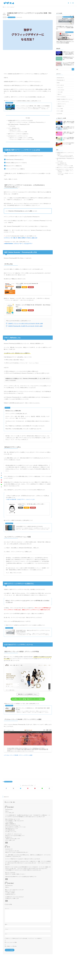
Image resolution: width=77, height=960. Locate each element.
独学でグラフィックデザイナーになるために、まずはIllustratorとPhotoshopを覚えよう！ (28, 122)
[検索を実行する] (73, 69)
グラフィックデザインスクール (63, 101)
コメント (7, 908)
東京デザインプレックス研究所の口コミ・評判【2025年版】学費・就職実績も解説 (33, 708)
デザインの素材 (60, 111)
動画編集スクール (61, 106)
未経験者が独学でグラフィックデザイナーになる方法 (20, 120)
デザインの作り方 (60, 85)
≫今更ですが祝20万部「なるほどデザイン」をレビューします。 (21, 499)
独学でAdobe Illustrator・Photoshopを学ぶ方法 (18, 124)
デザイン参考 (60, 92)
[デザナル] (9, 3)
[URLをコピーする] (49, 788)
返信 (6, 842)
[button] (6, 788)
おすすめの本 (59, 113)
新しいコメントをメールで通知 (11, 942)
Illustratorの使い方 (60, 77)
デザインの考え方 (61, 89)
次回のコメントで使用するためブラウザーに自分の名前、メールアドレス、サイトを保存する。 (24, 938)
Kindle (18, 287)
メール (6, 929)
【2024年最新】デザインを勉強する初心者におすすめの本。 (30, 526)
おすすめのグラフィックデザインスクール (17, 136)
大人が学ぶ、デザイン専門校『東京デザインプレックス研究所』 (27, 699)
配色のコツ (60, 94)
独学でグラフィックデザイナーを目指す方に (18, 133)
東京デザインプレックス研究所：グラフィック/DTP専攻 (21, 137)
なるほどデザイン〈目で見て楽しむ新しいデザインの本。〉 (31, 504)
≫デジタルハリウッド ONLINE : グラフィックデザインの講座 (18, 755)
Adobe (58, 82)
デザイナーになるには (11, 17)
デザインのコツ (60, 87)
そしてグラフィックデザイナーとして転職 (18, 131)
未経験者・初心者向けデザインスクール (64, 99)
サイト (6, 933)
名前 (6, 924)
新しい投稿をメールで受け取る (11, 946)
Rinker (21, 284)
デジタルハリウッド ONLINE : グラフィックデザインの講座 (22, 139)
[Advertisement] (28, 60)
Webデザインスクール (62, 103)
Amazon (24, 287)
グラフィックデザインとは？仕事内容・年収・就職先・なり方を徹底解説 (33, 106)
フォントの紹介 (60, 108)
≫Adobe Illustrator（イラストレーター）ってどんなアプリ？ (18, 243)
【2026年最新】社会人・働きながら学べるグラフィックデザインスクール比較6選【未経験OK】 (33, 631)
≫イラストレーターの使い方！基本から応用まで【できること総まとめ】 (21, 237)
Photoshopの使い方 (61, 80)
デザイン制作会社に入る (13, 128)
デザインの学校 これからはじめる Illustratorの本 (27, 283)
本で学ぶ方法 (12, 126)
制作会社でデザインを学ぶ (15, 130)
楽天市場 (31, 287)
